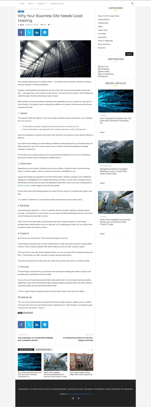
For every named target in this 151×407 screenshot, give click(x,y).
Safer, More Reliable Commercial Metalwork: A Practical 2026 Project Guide (55, 374)
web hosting (28, 313)
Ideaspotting (102, 37)
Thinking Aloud (103, 23)
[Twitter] (29, 32)
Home (22, 3)
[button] (132, 3)
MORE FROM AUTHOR (43, 349)
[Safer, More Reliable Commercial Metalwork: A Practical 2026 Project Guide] (55, 362)
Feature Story (102, 30)
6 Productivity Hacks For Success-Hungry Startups (78, 339)
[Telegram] (44, 32)
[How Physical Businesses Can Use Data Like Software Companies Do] (29, 362)
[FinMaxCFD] (115, 76)
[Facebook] (21, 32)
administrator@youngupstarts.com (79, 394)
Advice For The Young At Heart (108, 16)
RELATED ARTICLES (26, 349)
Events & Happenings (105, 41)
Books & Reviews (104, 44)
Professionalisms (104, 19)
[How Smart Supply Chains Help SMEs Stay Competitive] (81, 362)
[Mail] (73, 398)
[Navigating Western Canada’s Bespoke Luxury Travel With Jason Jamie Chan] (115, 151)
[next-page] (92, 349)
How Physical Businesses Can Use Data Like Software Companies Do (29, 374)
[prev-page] (89, 349)
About (31, 3)
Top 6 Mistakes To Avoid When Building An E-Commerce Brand (35, 339)
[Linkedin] (36, 32)
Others (25, 9)
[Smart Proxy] (115, 66)
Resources (101, 48)
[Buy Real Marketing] (115, 74)
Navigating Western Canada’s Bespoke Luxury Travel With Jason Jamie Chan (113, 171)
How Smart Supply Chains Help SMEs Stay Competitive (81, 373)
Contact (41, 3)
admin (22, 25)
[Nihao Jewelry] (115, 71)
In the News (102, 34)
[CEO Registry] (115, 69)
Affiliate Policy (57, 3)
